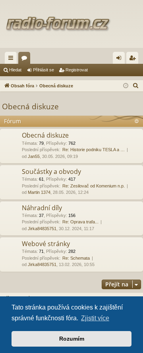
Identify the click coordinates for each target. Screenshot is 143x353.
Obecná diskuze (30, 106)
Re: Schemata (76, 258)
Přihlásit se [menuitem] (120, 59)
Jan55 (34, 156)
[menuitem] (135, 85)
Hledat (15, 69)
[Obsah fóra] (71, 24)
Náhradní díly (42, 207)
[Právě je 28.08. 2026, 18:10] (125, 86)
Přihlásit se (43, 69)
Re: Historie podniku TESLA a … (93, 149)
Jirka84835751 (42, 228)
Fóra (25, 59)
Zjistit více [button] (95, 318)
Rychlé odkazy (12, 59)
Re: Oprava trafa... (80, 221)
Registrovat (77, 69)
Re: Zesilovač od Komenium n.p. (93, 185)
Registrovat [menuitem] (133, 59)
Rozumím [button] (71, 338)
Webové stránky (46, 243)
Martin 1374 (39, 192)
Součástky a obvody (51, 171)
